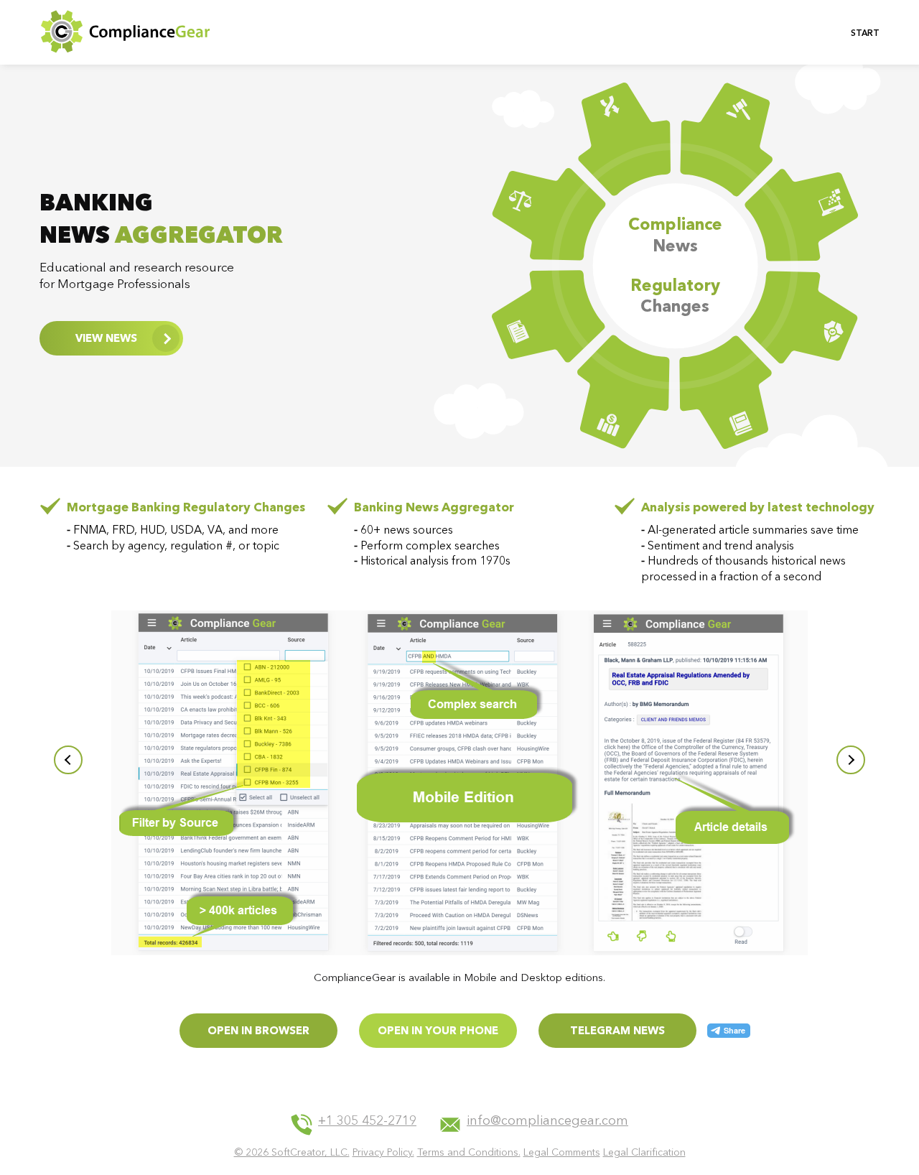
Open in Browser (258, 1030)
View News (106, 338)
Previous (68, 760)
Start (865, 32)
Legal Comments (561, 1152)
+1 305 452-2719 (367, 1121)
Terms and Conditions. (469, 1152)
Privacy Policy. (383, 1152)
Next (850, 760)
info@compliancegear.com (547, 1121)
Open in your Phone (438, 1030)
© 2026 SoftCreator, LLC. (292, 1152)
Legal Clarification (644, 1152)
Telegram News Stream (617, 1035)
